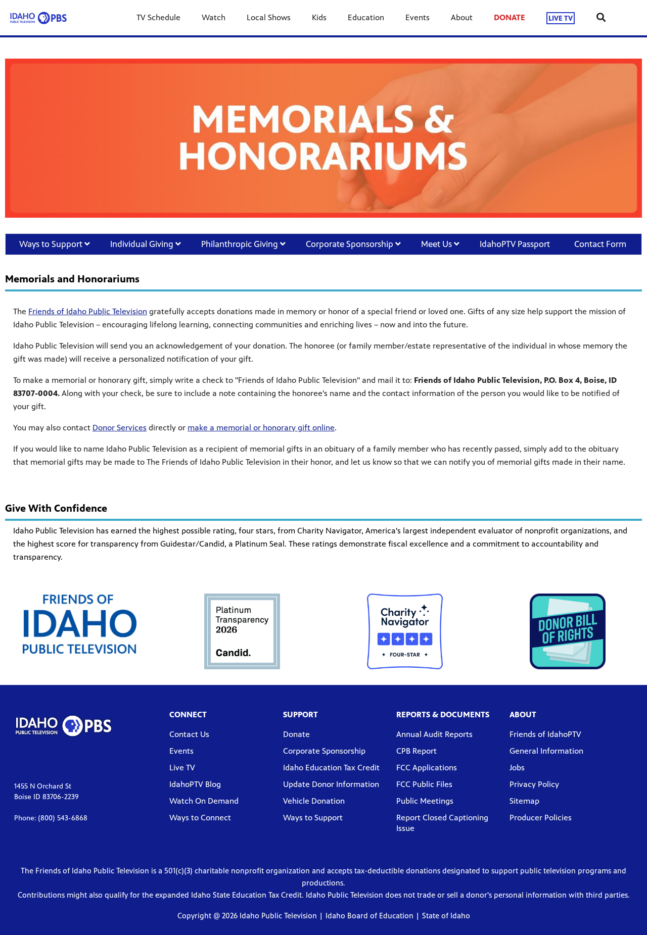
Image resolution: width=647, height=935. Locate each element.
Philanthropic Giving (240, 244)
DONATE (509, 17)
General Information (546, 751)
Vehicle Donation (314, 801)
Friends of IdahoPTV (545, 734)
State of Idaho (446, 915)
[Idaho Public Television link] (38, 17)
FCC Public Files (424, 784)
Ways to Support (51, 244)
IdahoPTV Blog (195, 784)
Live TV (182, 767)
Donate (296, 734)
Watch (213, 17)
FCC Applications (426, 767)
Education (366, 17)
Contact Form (601, 244)
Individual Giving (142, 244)
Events (417, 17)
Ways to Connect (200, 817)
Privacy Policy (534, 784)
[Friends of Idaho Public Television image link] (79, 624)
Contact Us (189, 734)
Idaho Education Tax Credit (331, 767)
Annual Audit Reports (434, 734)
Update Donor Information (331, 784)
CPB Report (416, 751)
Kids (319, 17)
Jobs (517, 767)
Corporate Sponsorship (350, 244)
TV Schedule (158, 17)
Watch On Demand (204, 801)
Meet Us (437, 244)
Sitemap (524, 801)
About (462, 17)
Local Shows (269, 17)
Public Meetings (424, 801)
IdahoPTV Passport (515, 244)
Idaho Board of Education (369, 915)
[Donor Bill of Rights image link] (568, 631)
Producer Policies (541, 817)
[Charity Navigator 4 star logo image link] (405, 631)
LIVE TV (560, 18)
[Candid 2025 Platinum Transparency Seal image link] (242, 631)
